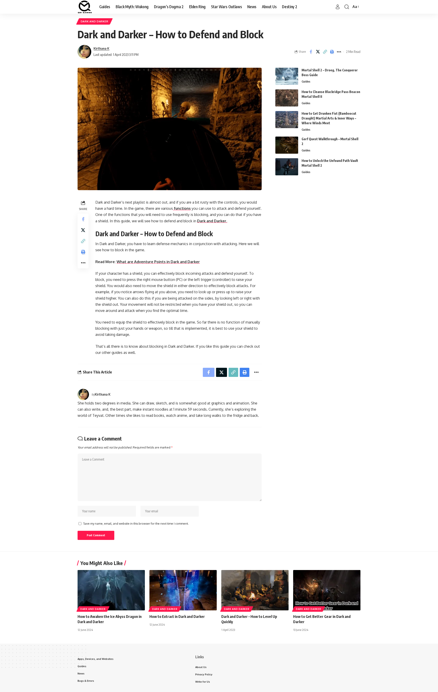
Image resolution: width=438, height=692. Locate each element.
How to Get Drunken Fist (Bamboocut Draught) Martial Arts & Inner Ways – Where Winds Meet (329, 118)
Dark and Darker (94, 21)
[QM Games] (85, 7)
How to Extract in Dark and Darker (177, 616)
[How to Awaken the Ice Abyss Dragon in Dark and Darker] (111, 590)
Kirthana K (101, 48)
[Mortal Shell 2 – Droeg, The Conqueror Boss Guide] (286, 76)
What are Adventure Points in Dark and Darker (158, 261)
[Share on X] (318, 51)
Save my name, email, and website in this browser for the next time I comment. (136, 523)
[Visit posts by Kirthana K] (84, 52)
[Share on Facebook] (311, 51)
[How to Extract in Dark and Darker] (183, 590)
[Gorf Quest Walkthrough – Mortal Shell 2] (286, 145)
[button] (337, 7)
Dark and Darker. (212, 221)
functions (182, 208)
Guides (306, 81)
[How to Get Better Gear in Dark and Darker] (326, 590)
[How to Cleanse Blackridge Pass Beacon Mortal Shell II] (286, 97)
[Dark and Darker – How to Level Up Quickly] (255, 590)
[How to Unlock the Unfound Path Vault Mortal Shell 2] (286, 166)
